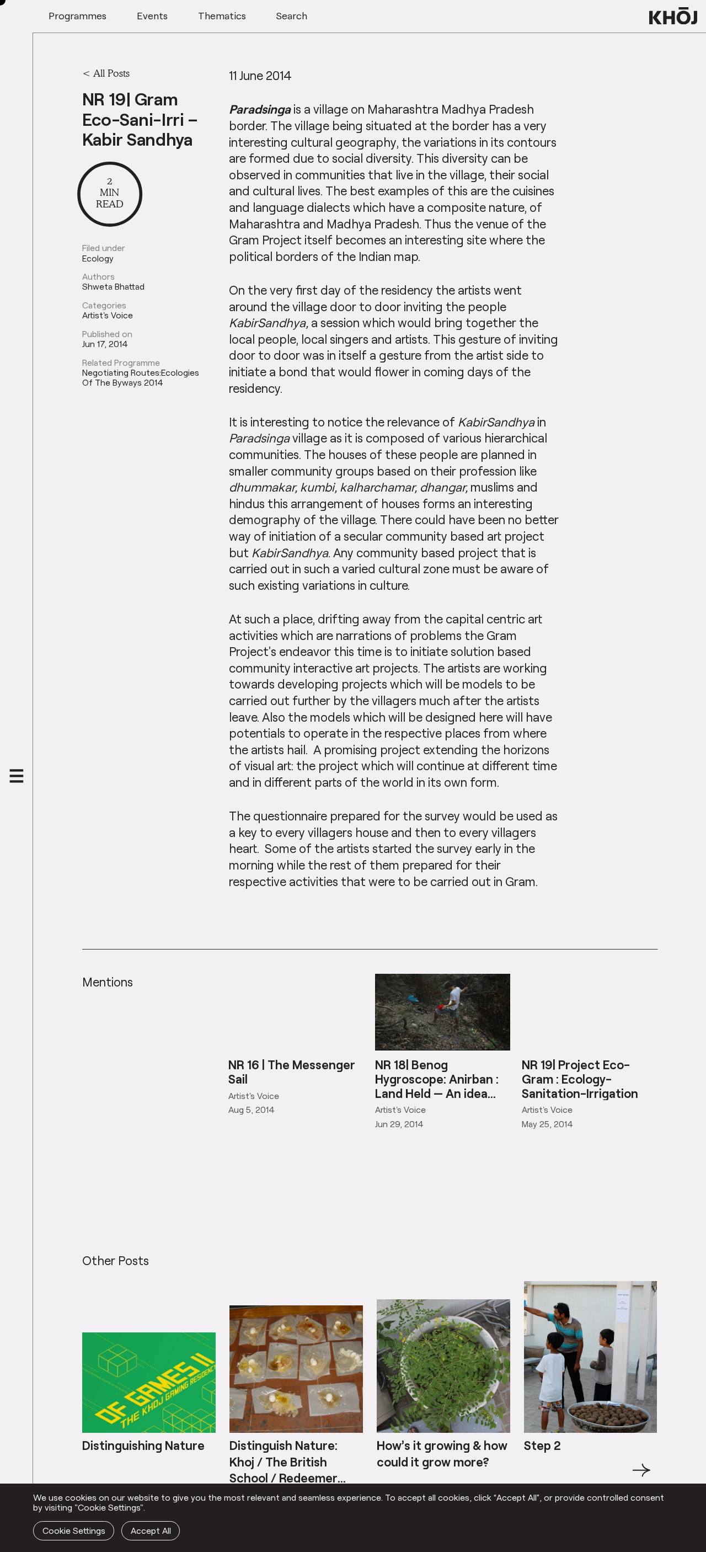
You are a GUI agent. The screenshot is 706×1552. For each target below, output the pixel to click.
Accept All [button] (151, 1530)
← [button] (92, 1476)
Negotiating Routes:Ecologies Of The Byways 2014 (140, 377)
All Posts (111, 73)
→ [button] (641, 1476)
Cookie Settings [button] (73, 1530)
